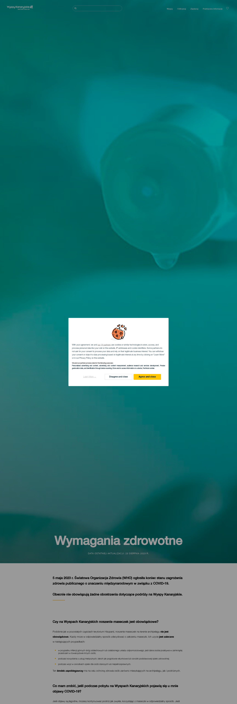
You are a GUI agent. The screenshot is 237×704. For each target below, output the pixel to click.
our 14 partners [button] (104, 345)
